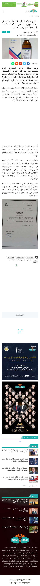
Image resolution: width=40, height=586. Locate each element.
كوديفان (35, 263)
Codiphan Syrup (20, 257)
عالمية (27, 564)
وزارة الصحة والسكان (32, 524)
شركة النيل (12, 260)
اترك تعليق (19, 315)
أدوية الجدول (10, 257)
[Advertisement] (20, 123)
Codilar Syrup (30, 257)
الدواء (27, 260)
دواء (8, 32)
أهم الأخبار (34, 349)
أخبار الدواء (30, 521)
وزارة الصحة (14, 521)
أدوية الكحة (34, 260)
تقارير (26, 349)
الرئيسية (4, 32)
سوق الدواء (21, 260)
